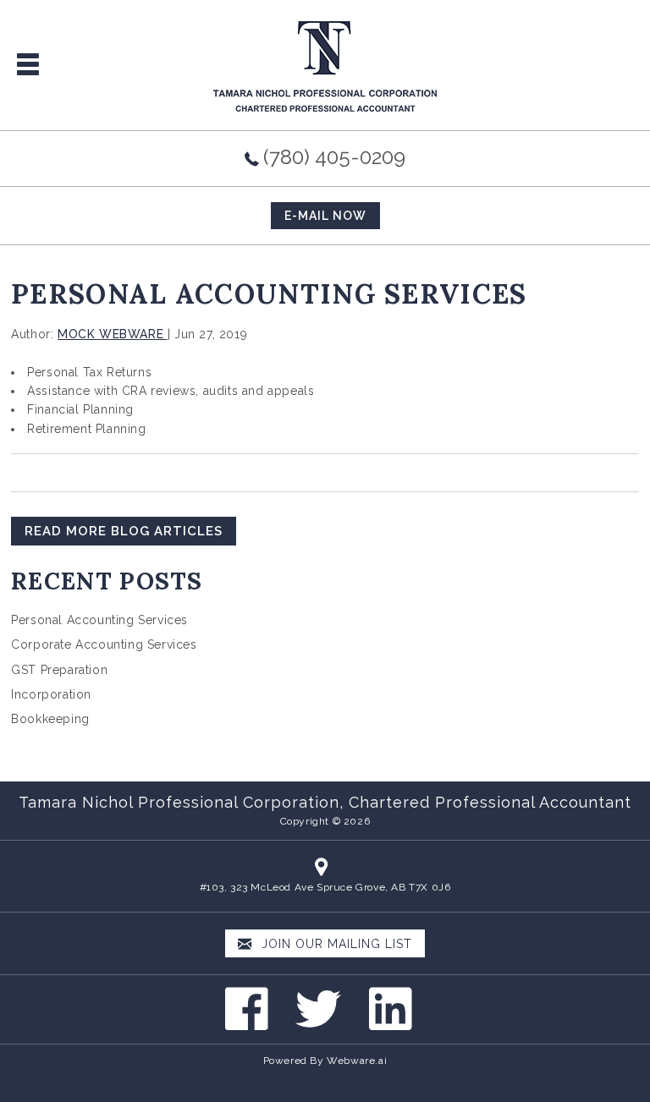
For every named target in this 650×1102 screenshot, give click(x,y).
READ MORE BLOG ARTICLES (124, 531)
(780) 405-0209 (334, 157)
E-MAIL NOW (325, 215)
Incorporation (51, 694)
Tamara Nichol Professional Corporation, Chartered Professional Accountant (325, 802)
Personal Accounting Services (99, 620)
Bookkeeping (50, 719)
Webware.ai (357, 1060)
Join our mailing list (334, 944)
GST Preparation (59, 670)
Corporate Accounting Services (103, 644)
